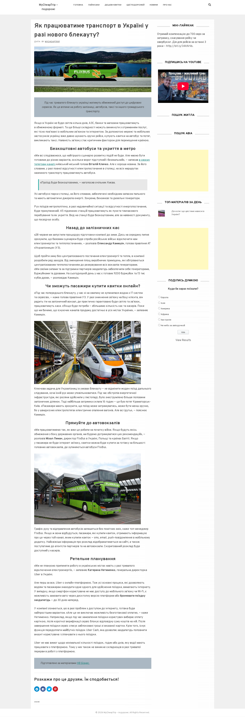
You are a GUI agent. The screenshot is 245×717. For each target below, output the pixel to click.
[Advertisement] (183, 170)
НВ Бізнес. (83, 663)
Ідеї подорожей (135, 5)
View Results (183, 340)
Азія (163, 303)
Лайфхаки (94, 5)
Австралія (166, 320)
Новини (154, 5)
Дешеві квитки (113, 5)
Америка (165, 308)
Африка (165, 314)
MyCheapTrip (52, 41)
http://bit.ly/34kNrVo (179, 46)
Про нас (167, 5)
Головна (78, 5)
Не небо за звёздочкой (173, 325)
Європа (164, 297)
